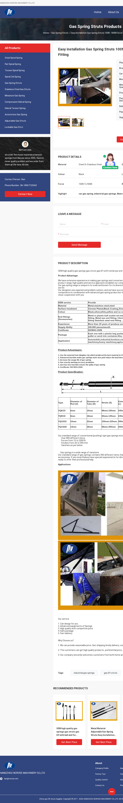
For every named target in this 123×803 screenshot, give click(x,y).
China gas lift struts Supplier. (51, 799)
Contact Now (25, 194)
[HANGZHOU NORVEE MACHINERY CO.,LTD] (9, 12)
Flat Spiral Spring (13, 64)
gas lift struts (110, 673)
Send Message (79, 244)
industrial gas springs (84, 673)
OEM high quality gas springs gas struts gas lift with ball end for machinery (67, 732)
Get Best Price (69, 742)
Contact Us (99, 785)
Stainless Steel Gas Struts (17, 89)
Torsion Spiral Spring (15, 70)
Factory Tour (100, 774)
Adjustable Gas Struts (15, 121)
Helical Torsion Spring (15, 108)
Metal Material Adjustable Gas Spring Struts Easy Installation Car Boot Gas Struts (102, 732)
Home (46, 33)
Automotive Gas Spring (16, 114)
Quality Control (101, 780)
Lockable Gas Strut (14, 127)
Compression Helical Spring (18, 102)
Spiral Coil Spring (13, 76)
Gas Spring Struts (59, 33)
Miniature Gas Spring (15, 95)
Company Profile (101, 768)
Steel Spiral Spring (13, 58)
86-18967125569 (28, 185)
